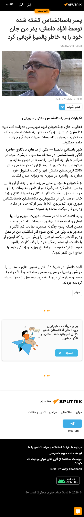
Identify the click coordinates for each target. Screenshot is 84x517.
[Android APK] (68, 481)
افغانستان (66, 412)
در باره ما (76, 447)
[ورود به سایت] (29, 4)
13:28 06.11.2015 (71, 46)
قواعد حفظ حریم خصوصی (65, 453)
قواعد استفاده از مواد (56, 447)
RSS (53, 469)
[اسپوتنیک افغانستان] (73, 7)
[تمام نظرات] (78, 511)
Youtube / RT (71, 99)
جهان (77, 292)
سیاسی (53, 412)
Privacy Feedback (70, 469)
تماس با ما (35, 447)
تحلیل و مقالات (37, 412)
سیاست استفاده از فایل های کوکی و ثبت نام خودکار (54, 461)
